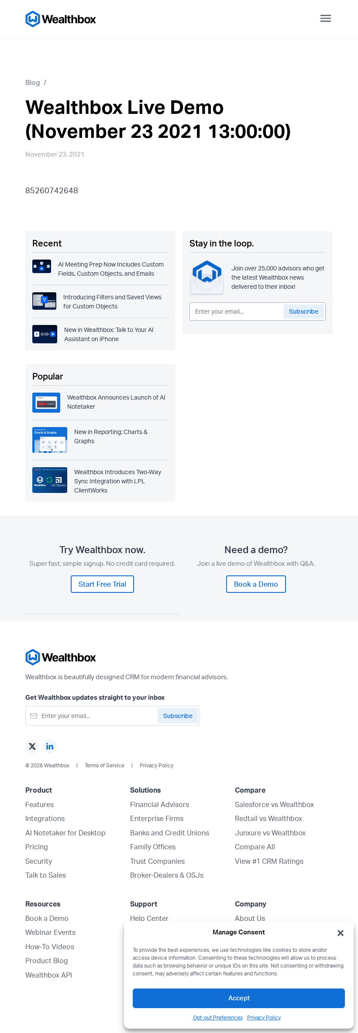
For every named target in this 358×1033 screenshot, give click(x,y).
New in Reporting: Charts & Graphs (111, 436)
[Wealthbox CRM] (61, 19)
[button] (340, 932)
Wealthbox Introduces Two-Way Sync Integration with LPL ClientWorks (117, 481)
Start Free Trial (102, 584)
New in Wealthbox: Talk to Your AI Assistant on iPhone (109, 334)
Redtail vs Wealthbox (268, 818)
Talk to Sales (45, 875)
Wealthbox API (48, 975)
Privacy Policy (264, 1017)
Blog (32, 82)
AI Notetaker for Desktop (65, 832)
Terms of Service (104, 765)
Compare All (255, 846)
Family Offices (153, 846)
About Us (250, 918)
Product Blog (46, 960)
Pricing (36, 846)
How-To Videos (49, 946)
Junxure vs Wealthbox (270, 832)
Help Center (149, 918)
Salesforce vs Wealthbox (274, 804)
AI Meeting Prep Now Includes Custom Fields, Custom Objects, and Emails (111, 268)
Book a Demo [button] (256, 584)
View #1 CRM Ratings (269, 861)
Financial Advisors (159, 804)
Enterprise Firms (156, 818)
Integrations (45, 818)
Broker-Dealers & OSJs (166, 875)
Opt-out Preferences (218, 1017)
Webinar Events (50, 932)
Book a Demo (47, 918)
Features (39, 804)
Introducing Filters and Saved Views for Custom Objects (112, 301)
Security (38, 861)
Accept (239, 998)
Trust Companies (157, 861)
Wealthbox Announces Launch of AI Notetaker (116, 401)
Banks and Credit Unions (169, 832)
